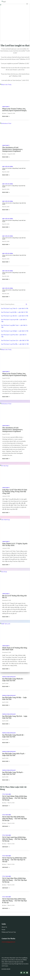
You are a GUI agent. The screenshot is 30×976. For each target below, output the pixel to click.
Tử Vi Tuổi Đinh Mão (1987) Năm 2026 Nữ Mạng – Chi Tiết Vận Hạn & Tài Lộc (14, 900)
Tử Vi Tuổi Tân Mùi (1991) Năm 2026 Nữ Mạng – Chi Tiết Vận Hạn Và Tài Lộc (14, 818)
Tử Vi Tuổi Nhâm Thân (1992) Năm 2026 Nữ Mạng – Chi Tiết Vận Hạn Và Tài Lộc (14, 798)
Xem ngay (6, 805)
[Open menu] (27, 4)
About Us (4, 927)
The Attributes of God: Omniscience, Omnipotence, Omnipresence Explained (12, 149)
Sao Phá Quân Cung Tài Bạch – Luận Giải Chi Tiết (14, 331)
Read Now (6, 116)
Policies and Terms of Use (9, 932)
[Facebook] (21, 972)
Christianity (6, 106)
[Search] (26, 304)
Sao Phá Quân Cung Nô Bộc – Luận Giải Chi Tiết (14, 312)
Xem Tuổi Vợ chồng (7, 166)
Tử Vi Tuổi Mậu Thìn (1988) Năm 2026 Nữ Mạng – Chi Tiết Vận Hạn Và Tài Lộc (14, 880)
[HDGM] (5, 4)
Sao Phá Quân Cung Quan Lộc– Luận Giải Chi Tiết (15, 340)
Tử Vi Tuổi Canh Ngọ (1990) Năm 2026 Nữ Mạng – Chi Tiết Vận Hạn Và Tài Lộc (14, 839)
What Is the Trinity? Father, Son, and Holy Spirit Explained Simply (14, 109)
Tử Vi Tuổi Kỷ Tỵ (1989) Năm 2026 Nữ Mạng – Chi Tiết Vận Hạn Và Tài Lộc (14, 859)
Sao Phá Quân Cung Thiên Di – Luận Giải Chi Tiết (14, 308)
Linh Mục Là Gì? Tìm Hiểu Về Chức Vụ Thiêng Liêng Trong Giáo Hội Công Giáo (14, 491)
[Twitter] (24, 972)
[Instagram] (27, 972)
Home (3, 929)
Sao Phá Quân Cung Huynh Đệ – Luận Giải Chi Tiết (14, 320)
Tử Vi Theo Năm (6, 794)
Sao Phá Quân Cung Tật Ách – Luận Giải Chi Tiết (14, 316)
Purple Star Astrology (9, 676)
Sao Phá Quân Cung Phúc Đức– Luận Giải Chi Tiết (13, 336)
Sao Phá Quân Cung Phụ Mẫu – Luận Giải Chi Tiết (15, 344)
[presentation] (15, 94)
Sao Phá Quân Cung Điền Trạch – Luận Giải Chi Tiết (14, 326)
